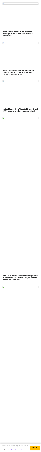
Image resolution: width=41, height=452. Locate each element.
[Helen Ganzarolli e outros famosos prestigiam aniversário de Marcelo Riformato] (20, 4)
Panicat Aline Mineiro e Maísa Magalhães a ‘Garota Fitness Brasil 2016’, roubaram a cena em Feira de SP (20, 278)
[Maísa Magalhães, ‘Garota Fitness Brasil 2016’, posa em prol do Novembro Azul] (20, 82)
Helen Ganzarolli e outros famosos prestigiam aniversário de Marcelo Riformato (17, 33)
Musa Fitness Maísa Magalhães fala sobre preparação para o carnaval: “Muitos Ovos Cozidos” (18, 72)
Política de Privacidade (15, 450)
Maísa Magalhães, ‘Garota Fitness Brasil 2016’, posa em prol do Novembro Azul (20, 110)
